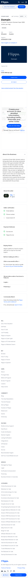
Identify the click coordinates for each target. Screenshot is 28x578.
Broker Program (5, 381)
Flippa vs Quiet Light (7, 338)
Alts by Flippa (5, 405)
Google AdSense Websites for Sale (10, 510)
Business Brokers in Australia (9, 477)
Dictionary (4, 417)
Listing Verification (6, 438)
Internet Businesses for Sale (9, 542)
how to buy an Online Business (14, 266)
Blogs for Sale (5, 531)
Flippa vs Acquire (5, 335)
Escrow (3, 450)
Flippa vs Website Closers (8, 344)
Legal (2, 468)
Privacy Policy (21, 568)
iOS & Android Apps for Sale (9, 492)
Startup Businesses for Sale (9, 554)
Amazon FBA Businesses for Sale (10, 513)
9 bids (2, 71)
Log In (22, 2)
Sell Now (21, 6)
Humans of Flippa (6, 408)
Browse (3, 353)
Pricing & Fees (5, 375)
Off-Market (4, 444)
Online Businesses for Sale (8, 486)
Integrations (4, 441)
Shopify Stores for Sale (7, 504)
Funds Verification (6, 432)
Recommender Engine (7, 453)
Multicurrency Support (7, 426)
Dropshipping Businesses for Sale (10, 507)
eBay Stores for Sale (6, 528)
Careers (3, 384)
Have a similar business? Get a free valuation (12, 88)
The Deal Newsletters (7, 399)
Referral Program (6, 378)
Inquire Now (14, 77)
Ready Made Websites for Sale (9, 539)
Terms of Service (6, 568)
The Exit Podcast (5, 402)
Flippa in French (5, 359)
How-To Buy (4, 356)
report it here (18, 305)
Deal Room (4, 429)
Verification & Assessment (8, 471)
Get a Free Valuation (9, 6)
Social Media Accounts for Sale (9, 545)
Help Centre (4, 387)
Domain (4, 27)
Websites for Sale (6, 489)
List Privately (4, 332)
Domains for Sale (6, 495)
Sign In (22, 130)
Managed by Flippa (6, 465)
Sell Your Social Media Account (9, 456)
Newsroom (4, 411)
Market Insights (5, 435)
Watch (15, 82)
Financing (3, 474)
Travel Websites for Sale (8, 548)
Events (3, 414)
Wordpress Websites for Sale (9, 536)
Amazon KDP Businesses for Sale (10, 519)
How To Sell (4, 329)
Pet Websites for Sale (7, 551)
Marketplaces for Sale (7, 501)
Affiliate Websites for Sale (8, 533)
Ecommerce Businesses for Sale (10, 498)
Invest (3, 447)
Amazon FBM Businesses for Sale (10, 516)
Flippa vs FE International (8, 341)
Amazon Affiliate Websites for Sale (10, 522)
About (3, 372)
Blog (2, 396)
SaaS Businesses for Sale (8, 525)
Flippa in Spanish (6, 362)
